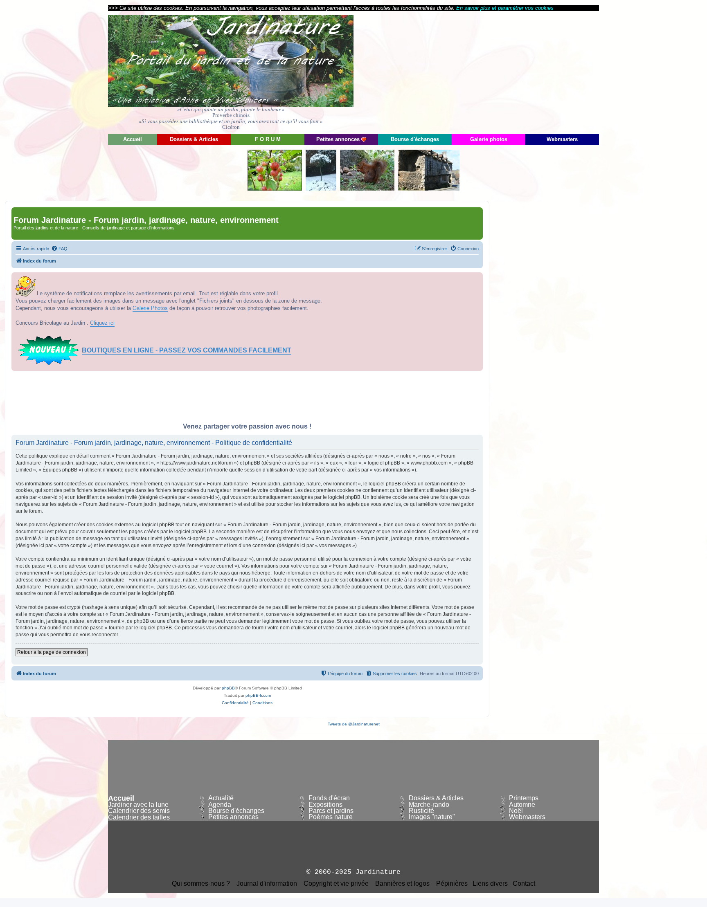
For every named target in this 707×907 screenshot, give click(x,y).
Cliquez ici (102, 323)
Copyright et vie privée (336, 884)
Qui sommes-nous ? (201, 884)
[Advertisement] (525, 71)
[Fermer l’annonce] (476, 278)
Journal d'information (266, 884)
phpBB (228, 688)
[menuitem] (59, 249)
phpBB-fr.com (258, 695)
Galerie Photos (150, 308)
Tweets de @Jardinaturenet (354, 724)
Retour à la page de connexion (51, 652)
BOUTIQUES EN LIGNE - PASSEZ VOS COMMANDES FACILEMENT (186, 350)
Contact (524, 884)
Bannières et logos (402, 884)
